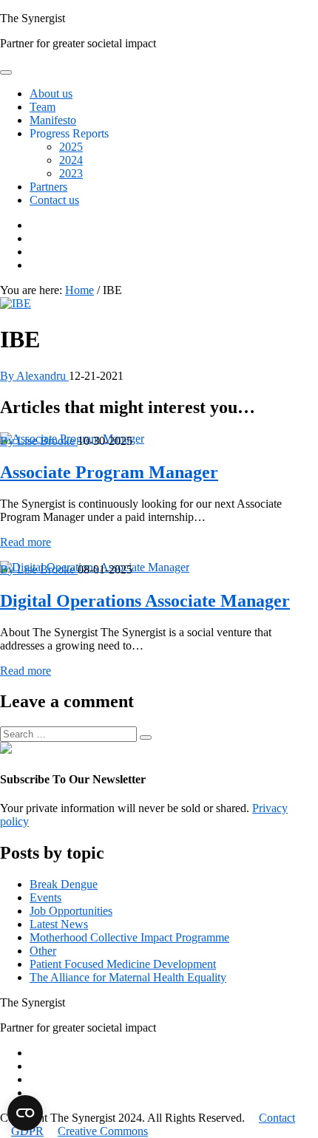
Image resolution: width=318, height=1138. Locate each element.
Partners (48, 186)
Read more (25, 542)
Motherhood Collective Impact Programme (129, 937)
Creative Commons (103, 1131)
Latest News (59, 924)
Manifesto (53, 120)
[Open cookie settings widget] (25, 1113)
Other (43, 950)
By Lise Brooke (39, 441)
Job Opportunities (71, 910)
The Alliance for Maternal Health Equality (128, 977)
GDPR (27, 1131)
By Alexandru (34, 375)
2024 (71, 160)
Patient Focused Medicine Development (123, 964)
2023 (71, 173)
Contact (277, 1117)
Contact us (54, 200)
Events (45, 897)
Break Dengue (64, 884)
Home (79, 290)
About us (51, 93)
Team (42, 106)
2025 (71, 146)
